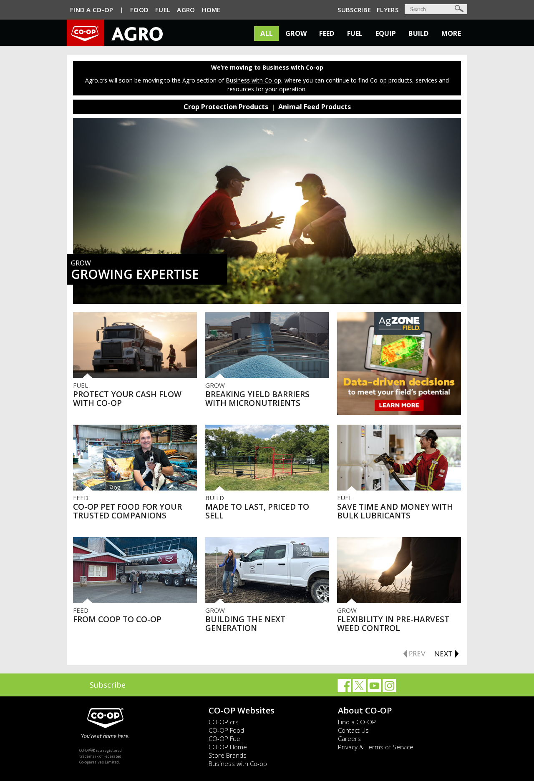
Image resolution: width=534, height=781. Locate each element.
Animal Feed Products (314, 106)
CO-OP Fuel (225, 738)
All (266, 33)
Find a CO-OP (357, 722)
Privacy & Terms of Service (375, 747)
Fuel (162, 9)
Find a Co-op (91, 9)
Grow (296, 33)
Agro (186, 9)
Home (211, 9)
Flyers (387, 9)
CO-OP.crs (224, 722)
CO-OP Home (228, 747)
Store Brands (228, 755)
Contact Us (353, 730)
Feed (326, 33)
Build (418, 33)
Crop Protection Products (226, 106)
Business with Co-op (253, 80)
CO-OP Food (226, 730)
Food (139, 9)
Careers (349, 738)
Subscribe (354, 9)
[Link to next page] (446, 652)
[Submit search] (459, 8)
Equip (385, 33)
